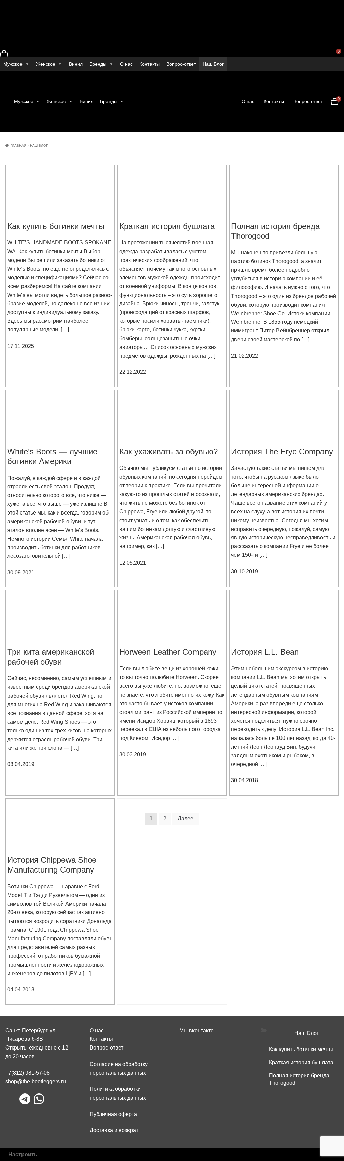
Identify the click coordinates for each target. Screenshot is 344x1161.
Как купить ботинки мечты (301, 1049)
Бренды (97, 64)
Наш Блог (213, 64)
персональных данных (118, 1098)
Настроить (22, 1154)
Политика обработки (115, 1089)
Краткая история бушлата (301, 1062)
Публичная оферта (113, 1114)
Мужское (13, 64)
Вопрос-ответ (181, 64)
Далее (186, 818)
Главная (18, 145)
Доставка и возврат (114, 1130)
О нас (126, 64)
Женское (45, 64)
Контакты (149, 64)
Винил (76, 64)
